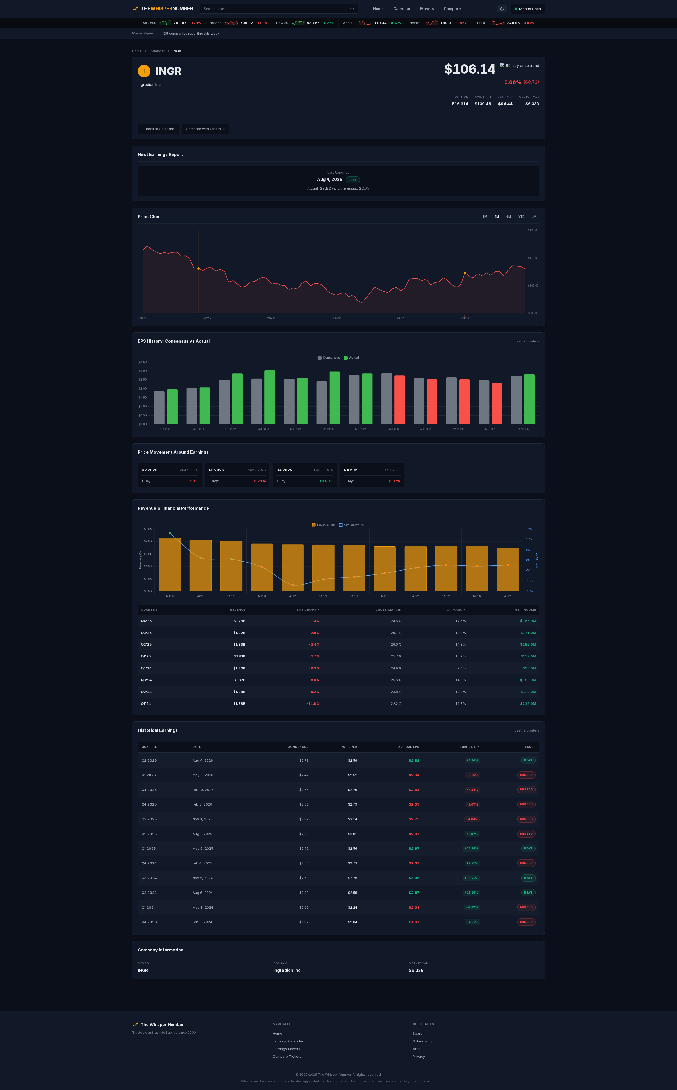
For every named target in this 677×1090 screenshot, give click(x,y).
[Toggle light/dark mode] (502, 8)
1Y (534, 217)
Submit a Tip (423, 1041)
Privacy (419, 1056)
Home (378, 8)
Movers (427, 8)
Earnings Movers (286, 1049)
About (418, 1049)
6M (508, 217)
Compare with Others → (205, 129)
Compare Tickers (287, 1056)
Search (419, 1033)
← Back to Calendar (158, 129)
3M (497, 217)
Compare (452, 8)
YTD (521, 217)
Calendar (402, 8)
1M (485, 217)
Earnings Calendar (288, 1041)
